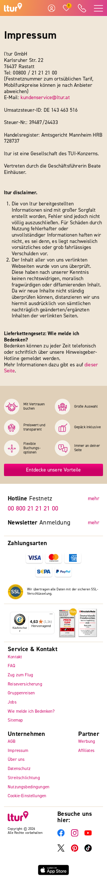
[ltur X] (60, 850)
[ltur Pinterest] (74, 850)
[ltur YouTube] (88, 835)
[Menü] (51, 615)
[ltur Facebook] (60, 835)
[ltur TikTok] (88, 850)
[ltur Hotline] (82, 8)
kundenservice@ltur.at (45, 97)
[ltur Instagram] (74, 835)
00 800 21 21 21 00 (33, 508)
